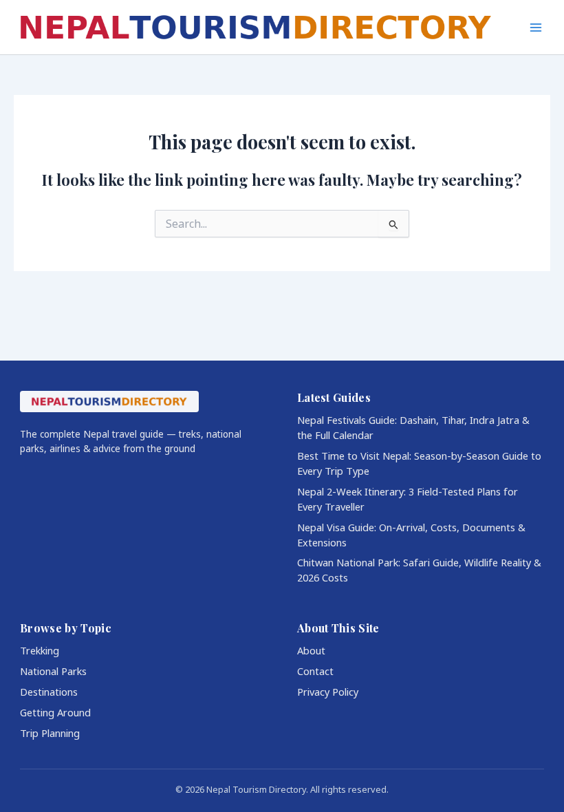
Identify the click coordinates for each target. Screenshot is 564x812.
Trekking (39, 650)
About (311, 650)
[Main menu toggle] (535, 27)
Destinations (49, 691)
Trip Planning (50, 733)
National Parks (53, 671)
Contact (315, 671)
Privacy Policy (327, 691)
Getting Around (55, 712)
